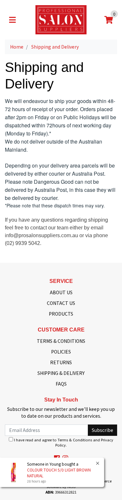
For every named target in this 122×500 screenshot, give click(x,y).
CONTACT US (61, 303)
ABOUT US (61, 292)
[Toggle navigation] (12, 19)
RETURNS (61, 362)
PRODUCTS (61, 313)
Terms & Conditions (75, 439)
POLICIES (61, 351)
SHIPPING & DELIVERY (61, 373)
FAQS (61, 383)
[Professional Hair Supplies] (61, 19)
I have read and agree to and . (63, 442)
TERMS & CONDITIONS (61, 341)
